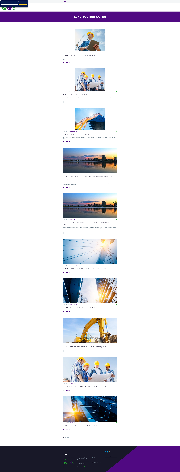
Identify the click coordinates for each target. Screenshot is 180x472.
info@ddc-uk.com (83, 465)
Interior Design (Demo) (73, 304)
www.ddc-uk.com (83, 466)
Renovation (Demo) (73, 383)
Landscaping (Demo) (73, 343)
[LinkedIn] (63, 1)
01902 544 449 (82, 463)
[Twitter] (64, 1)
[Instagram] (66, 1)
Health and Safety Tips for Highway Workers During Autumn (97, 463)
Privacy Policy (109, 456)
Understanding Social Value (97, 458)
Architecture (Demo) (73, 265)
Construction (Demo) (73, 91)
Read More (68, 62)
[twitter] (107, 452)
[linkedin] (105, 452)
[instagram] (109, 452)
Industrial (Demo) (73, 173)
